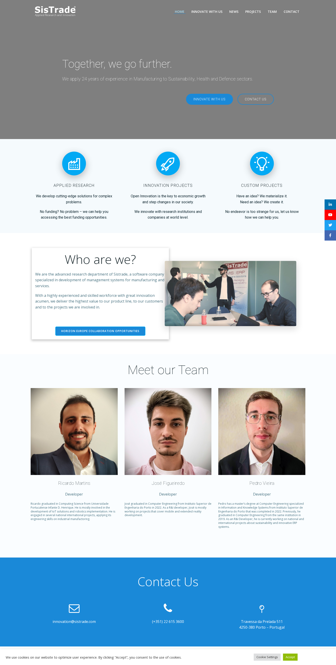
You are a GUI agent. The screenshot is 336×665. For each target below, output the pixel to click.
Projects (253, 11)
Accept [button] (290, 657)
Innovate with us (206, 11)
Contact (291, 11)
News (233, 11)
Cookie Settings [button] (267, 657)
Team (272, 11)
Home (179, 11)
